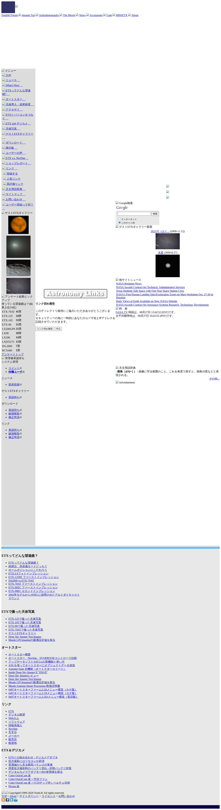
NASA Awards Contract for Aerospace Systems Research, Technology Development (162, 304)
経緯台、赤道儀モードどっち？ (27, 566)
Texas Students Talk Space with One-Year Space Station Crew (150, 290)
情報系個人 (15, 725)
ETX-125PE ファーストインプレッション (33, 577)
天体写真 (12, 128)
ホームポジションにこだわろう (27, 569)
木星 (161, 252)
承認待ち (14, 397)
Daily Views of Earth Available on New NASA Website (146, 301)
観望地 (12, 742)
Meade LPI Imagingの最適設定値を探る (31, 640)
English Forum (10, 15)
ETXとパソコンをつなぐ (17, 116)
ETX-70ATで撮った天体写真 (25, 629)
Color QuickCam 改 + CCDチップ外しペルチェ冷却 (39, 782)
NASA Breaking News (128, 283)
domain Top (28, 15)
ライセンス (48, 796)
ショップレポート (18, 163)
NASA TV (122, 312)
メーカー (14, 735)
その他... (214, 378)
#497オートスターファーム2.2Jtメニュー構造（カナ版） (42, 689)
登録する (12, 173)
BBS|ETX (121, 15)
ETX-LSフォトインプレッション (28, 573)
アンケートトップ (13, 354)
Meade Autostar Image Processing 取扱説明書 (34, 685)
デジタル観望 (16, 714)
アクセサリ (14, 109)
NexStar (12, 728)
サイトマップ (15, 194)
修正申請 (14, 417)
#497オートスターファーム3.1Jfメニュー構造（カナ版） (42, 693)
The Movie (69, 15)
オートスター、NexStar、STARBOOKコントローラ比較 (42, 658)
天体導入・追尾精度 (19, 104)
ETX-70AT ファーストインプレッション (33, 583)
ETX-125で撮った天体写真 (24, 618)
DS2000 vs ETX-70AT (21, 580)
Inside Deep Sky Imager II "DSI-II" (27, 672)
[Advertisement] (110, 43)
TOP (8, 75)
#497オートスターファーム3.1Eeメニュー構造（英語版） (43, 696)
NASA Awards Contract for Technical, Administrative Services (150, 287)
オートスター (15, 99)
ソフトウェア (16, 721)
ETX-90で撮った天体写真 (24, 626)
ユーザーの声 (15, 152)
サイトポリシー (29, 796)
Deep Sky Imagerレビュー (23, 675)
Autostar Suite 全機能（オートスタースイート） (37, 668)
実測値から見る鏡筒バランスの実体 (30, 764)
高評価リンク (14, 183)
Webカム (13, 718)
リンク (11, 168)
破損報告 (14, 413)
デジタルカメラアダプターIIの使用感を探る (35, 771)
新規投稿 (14, 384)
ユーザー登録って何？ (17, 206)
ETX (11, 711)
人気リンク (13, 178)
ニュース (12, 80)
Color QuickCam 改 (19, 775)
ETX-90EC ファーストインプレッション (33, 587)
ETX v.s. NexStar (17, 158)
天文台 (12, 732)
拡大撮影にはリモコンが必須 (26, 761)
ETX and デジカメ (18, 123)
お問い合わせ (15, 199)
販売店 (12, 739)
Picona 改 (13, 786)
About (134, 15)
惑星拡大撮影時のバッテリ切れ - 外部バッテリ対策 (39, 768)
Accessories (96, 15)
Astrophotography (49, 15)
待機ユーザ (15, 371)
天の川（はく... (160, 231)
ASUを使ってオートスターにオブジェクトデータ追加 (41, 665)
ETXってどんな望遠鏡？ (23, 562)
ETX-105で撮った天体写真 (24, 622)
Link (109, 15)
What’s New (14, 85)
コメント (14, 368)
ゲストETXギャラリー (17, 135)
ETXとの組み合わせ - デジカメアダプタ (33, 757)
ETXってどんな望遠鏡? (16, 92)
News (82, 15)
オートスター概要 (19, 654)
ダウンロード (15, 142)
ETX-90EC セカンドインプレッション (31, 591)
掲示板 (11, 147)
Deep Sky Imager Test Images (24, 636)
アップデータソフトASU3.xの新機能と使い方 (36, 661)
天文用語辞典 (15, 189)
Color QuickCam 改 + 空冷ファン (27, 779)
